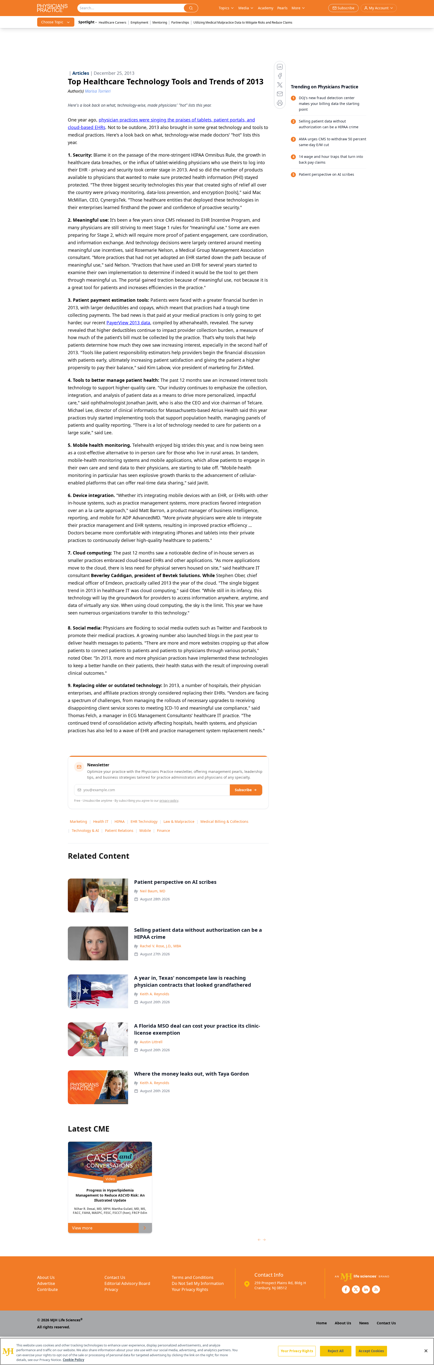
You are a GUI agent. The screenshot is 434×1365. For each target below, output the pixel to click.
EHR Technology (144, 821)
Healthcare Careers (112, 22)
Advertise (46, 1283)
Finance (163, 830)
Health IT (100, 821)
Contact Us (114, 1277)
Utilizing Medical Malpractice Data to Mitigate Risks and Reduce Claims (242, 22)
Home (321, 1323)
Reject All (336, 1351)
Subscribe (243, 789)
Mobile (145, 830)
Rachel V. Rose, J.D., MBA (160, 946)
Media (243, 8)
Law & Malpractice (179, 821)
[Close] (425, 1350)
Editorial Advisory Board (127, 1283)
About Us (46, 1277)
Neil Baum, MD (152, 891)
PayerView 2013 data (128, 323)
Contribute (47, 1289)
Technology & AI (85, 830)
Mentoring (159, 22)
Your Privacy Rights (190, 1289)
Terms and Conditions (192, 1277)
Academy (265, 8)
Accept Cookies (371, 1351)
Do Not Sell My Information (198, 1283)
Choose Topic (52, 22)
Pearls (282, 8)
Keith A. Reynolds (154, 993)
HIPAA (120, 821)
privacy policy (168, 800)
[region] (217, 1351)
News (364, 1323)
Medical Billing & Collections (224, 821)
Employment (139, 22)
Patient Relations (119, 830)
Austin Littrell (151, 1041)
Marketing (78, 821)
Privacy (111, 1289)
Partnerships (180, 22)
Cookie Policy (73, 1359)
